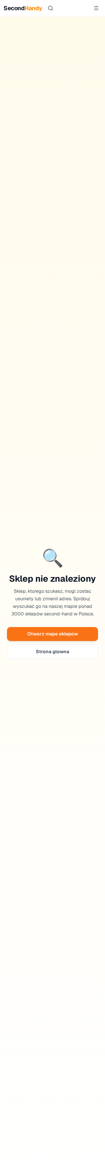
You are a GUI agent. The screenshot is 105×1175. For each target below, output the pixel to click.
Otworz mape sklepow (52, 634)
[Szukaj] (50, 8)
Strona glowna (52, 652)
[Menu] (96, 8)
